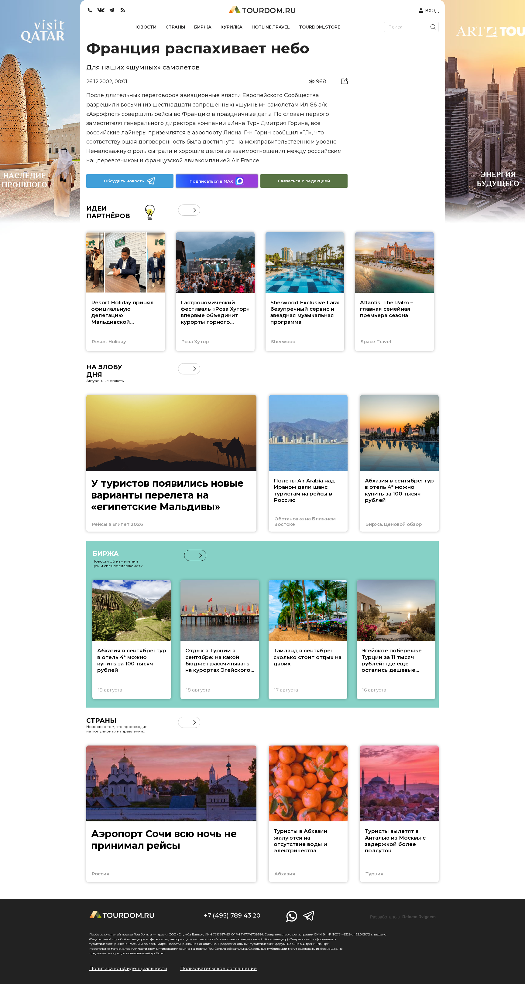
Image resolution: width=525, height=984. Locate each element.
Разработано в (403, 917)
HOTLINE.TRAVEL (271, 27)
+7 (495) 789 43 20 (232, 915)
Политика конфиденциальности (128, 968)
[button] (183, 210)
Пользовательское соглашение (218, 968)
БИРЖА (202, 27)
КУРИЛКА (231, 27)
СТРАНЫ (175, 27)
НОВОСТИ (144, 27)
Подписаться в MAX (211, 181)
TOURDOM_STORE (319, 27)
